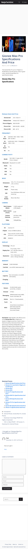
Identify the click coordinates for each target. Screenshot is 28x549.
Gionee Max (9, 388)
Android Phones (8, 413)
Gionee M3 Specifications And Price (16, 405)
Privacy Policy (8, 544)
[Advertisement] (14, 20)
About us (15, 544)
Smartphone (7, 411)
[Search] (21, 499)
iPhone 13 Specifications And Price (15, 407)
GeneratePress (22, 547)
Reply (5, 449)
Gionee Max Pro (17, 413)
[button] (19, 2)
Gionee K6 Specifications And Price (15, 383)
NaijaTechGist (7, 2)
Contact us (20, 544)
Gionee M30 (9, 390)
